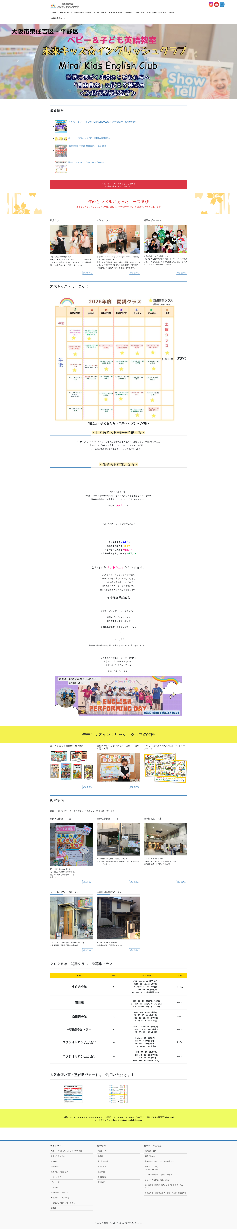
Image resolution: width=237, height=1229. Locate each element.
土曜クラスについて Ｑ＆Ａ (64, 1203)
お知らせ (56, 1187)
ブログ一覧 (55, 1182)
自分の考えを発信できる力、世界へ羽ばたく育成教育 (165, 1193)
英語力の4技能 (150, 1151)
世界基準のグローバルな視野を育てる (160, 1161)
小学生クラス (57, 1177)
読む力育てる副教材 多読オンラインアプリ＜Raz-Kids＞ (164, 1186)
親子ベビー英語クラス (59, 1172)
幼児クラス (56, 1166)
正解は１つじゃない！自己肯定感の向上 (153, 1167)
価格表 (53, 1208)
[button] (18, 61)
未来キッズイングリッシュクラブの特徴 (66, 1151)
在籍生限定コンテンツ (59, 1192)
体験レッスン (103, 1151)
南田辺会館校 (103, 1161)
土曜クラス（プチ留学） (60, 1198)
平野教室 (101, 1172)
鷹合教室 (101, 1182)
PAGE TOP (229, 1190)
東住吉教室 (102, 1177)
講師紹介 (54, 1161)
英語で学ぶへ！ (151, 1156)
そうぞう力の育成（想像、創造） (158, 1180)
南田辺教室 (102, 1166)
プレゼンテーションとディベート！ (158, 1175)
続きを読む (87, 273)
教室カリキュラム (58, 1156)
